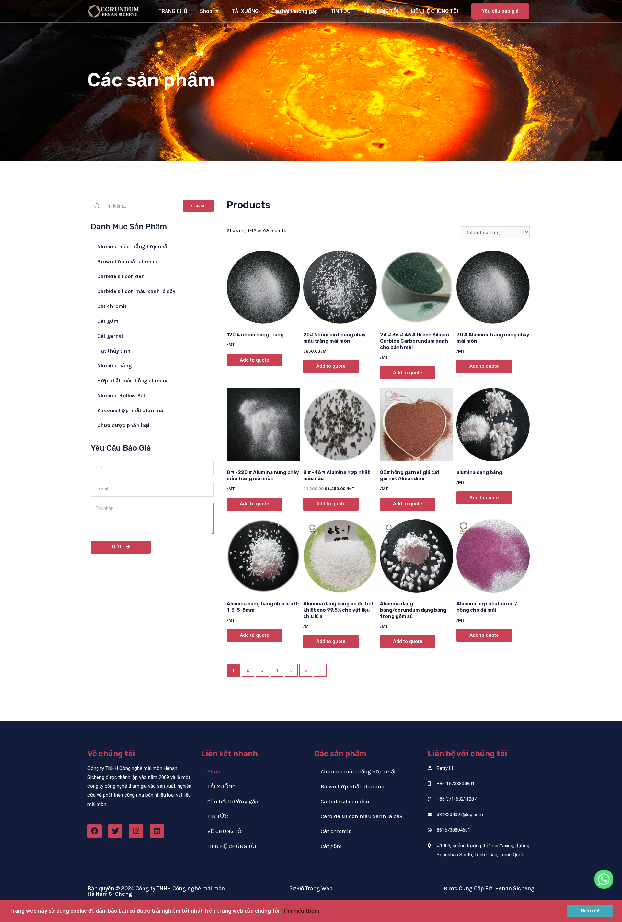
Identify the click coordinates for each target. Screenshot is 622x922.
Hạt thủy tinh (113, 351)
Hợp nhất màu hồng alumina (133, 380)
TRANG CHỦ (172, 11)
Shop (206, 11)
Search (198, 206)
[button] (500, 11)
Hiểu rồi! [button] (590, 911)
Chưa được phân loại (123, 425)
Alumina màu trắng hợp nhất (133, 246)
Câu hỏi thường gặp (294, 11)
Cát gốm (107, 321)
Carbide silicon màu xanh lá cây (136, 291)
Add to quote (254, 360)
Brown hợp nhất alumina (128, 261)
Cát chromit (112, 306)
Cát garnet (110, 336)
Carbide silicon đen (120, 276)
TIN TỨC (341, 11)
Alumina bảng (114, 366)
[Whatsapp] (604, 879)
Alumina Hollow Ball (122, 395)
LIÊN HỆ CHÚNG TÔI (434, 11)
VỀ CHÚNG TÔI (380, 11)
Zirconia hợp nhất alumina (130, 410)
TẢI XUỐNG (245, 11)
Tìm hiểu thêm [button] (301, 911)
